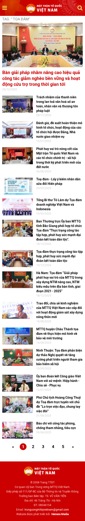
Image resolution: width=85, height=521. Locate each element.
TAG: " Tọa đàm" (16, 19)
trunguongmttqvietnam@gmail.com (46, 509)
